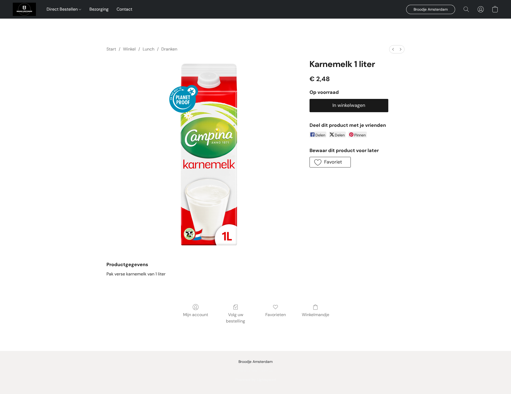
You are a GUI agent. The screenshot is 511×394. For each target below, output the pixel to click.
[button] (24, 9)
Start (111, 49)
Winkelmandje (315, 314)
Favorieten (275, 314)
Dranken (169, 49)
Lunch (148, 49)
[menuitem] (393, 49)
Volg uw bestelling (235, 318)
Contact (124, 9)
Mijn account (195, 314)
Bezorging (99, 9)
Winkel (129, 49)
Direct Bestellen (63, 9)
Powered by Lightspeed (255, 379)
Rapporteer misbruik (255, 370)
